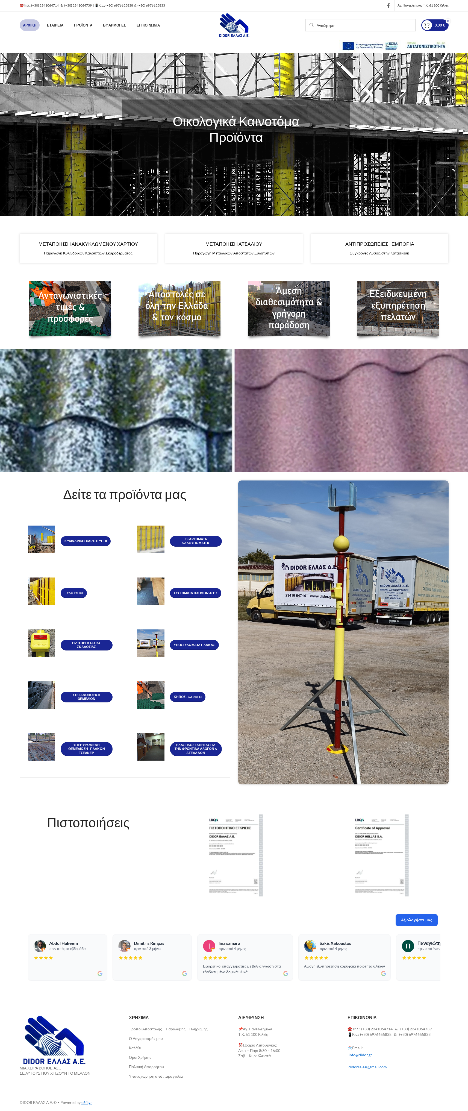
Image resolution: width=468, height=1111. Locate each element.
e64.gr (86, 1102)
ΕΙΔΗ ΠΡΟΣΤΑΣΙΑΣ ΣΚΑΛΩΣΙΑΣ (86, 645)
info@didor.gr (360, 1055)
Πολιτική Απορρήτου (146, 1066)
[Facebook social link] (388, 5)
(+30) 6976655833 (151, 5)
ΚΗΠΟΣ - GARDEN (188, 697)
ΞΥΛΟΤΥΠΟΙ (73, 593)
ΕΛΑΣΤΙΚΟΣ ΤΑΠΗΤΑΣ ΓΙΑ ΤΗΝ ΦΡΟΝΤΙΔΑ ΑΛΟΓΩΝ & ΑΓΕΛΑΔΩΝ (196, 749)
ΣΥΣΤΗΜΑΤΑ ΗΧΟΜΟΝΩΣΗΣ (195, 593)
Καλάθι (135, 1047)
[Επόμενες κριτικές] (439, 957)
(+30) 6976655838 (119, 5)
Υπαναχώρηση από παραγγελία (156, 1076)
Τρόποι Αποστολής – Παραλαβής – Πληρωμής (168, 1029)
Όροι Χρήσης (140, 1057)
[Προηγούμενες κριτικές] (29, 957)
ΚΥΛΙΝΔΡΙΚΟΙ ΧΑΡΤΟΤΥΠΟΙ (85, 541)
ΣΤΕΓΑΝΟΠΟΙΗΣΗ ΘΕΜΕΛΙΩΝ (86, 697)
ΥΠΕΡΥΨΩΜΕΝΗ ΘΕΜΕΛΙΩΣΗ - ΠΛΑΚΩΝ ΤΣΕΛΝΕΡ (86, 749)
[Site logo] (234, 24)
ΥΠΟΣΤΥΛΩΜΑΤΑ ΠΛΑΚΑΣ (194, 645)
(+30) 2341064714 (45, 5)
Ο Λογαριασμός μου (146, 1038)
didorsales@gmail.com (368, 1067)
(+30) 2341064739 (78, 5)
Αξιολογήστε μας (416, 919)
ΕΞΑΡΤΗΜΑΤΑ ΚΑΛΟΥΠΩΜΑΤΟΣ (196, 541)
